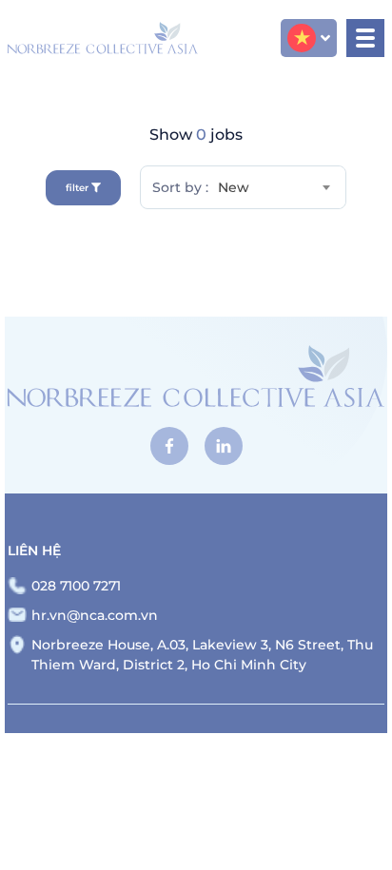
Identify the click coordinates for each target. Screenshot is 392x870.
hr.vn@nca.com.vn (94, 615)
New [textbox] (233, 187)
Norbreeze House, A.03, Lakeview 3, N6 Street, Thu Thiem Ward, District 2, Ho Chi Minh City (202, 654)
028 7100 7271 (76, 585)
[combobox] (277, 187)
